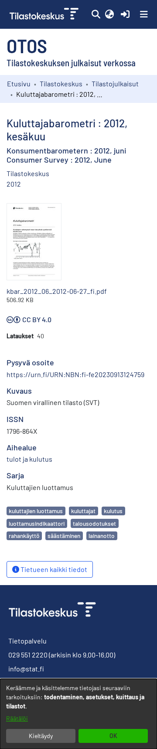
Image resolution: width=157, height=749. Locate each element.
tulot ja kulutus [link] (29, 459)
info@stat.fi (26, 668)
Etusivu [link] (19, 83)
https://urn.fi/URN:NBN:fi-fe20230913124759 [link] (75, 374)
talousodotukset (94, 523)
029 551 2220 (28, 654)
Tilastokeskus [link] (61, 83)
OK (113, 735)
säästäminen (64, 535)
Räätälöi (17, 718)
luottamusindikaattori (37, 523)
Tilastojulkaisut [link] (115, 83)
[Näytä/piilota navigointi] (143, 14)
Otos (27, 45)
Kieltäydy (41, 735)
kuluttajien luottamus (36, 510)
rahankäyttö (24, 535)
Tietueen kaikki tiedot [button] (53, 569)
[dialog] (78, 714)
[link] (45, 14)
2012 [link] (14, 184)
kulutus (113, 510)
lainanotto (102, 535)
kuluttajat (83, 510)
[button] (95, 14)
